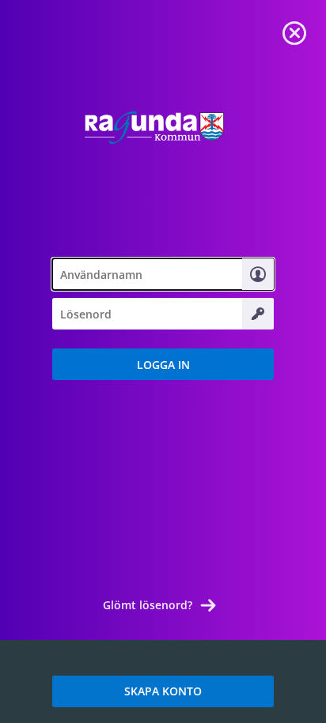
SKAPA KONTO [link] (163, 691)
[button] (163, 364)
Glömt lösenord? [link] (147, 604)
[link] (294, 31)
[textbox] (163, 274)
